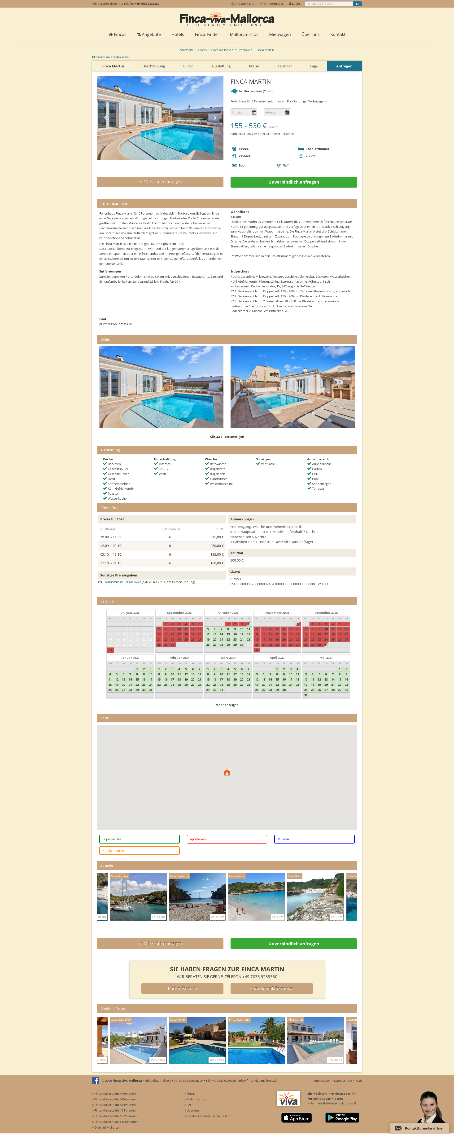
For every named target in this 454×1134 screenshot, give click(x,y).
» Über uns (191, 1110)
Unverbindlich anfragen (293, 182)
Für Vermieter (273, 3)
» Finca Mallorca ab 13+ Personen (115, 1122)
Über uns (310, 34)
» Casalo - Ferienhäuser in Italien (206, 1116)
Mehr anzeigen (227, 705)
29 (144, 644)
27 (130, 644)
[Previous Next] (160, 118)
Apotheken (198, 839)
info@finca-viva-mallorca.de (257, 1080)
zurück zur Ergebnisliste (112, 57)
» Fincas (189, 1093)
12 (124, 634)
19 (124, 639)
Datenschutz (343, 1080)
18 (117, 639)
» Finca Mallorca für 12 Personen (114, 1116)
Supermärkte (112, 839)
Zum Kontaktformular (271, 988)
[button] (227, 772)
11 (117, 634)
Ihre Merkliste (244, 3)
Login (295, 3)
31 (110, 650)
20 (130, 639)
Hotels (177, 34)
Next (215, 118)
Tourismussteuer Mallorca (123, 582)
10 (110, 634)
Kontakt (337, 34)
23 (150, 639)
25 (117, 644)
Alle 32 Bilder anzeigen (227, 437)
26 (124, 644)
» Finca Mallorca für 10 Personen (114, 1110)
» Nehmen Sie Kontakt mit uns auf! (331, 1103)
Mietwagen (280, 34)
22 (144, 639)
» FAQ (188, 1105)
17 (110, 639)
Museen (283, 839)
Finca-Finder (207, 34)
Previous (105, 118)
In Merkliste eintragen (160, 182)
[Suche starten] (357, 4)
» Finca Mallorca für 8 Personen (114, 1105)
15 (144, 634)
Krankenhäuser (113, 850)
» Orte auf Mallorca (105, 1127)
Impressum (322, 1080)
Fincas (120, 34)
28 (137, 644)
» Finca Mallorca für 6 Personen (114, 1099)
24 (110, 644)
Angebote (151, 34)
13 (130, 634)
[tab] (227, 203)
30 (150, 644)
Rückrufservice (182, 988)
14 (137, 634)
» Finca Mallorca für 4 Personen (114, 1093)
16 (150, 634)
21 (137, 639)
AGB (359, 1080)
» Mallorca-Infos (195, 1099)
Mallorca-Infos (244, 34)
